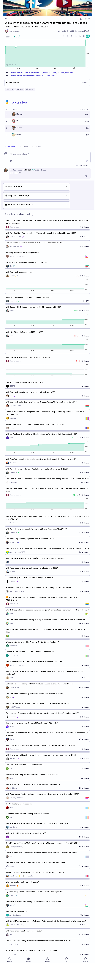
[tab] (10, 147)
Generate (84, 83)
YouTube (19, 89)
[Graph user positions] (63, 36)
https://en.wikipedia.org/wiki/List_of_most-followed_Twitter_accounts (42, 73)
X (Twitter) (30, 89)
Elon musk (10, 89)
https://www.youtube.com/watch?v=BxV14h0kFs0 (33, 76)
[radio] (68, 36)
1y (47, 170)
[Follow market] (81, 18)
